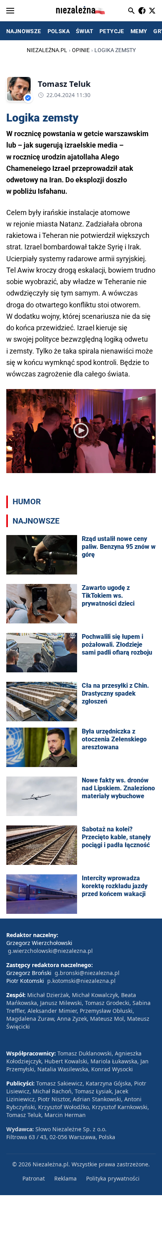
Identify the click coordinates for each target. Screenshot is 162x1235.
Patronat (33, 1178)
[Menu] (10, 11)
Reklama (65, 1178)
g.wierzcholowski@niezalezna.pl (50, 950)
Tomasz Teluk (64, 84)
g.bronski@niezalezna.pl (87, 973)
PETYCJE (111, 31)
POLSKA (59, 31)
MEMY (139, 31)
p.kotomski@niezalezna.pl (81, 980)
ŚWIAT (84, 31)
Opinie (81, 50)
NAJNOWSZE (23, 31)
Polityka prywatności (113, 1178)
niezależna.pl (47, 50)
